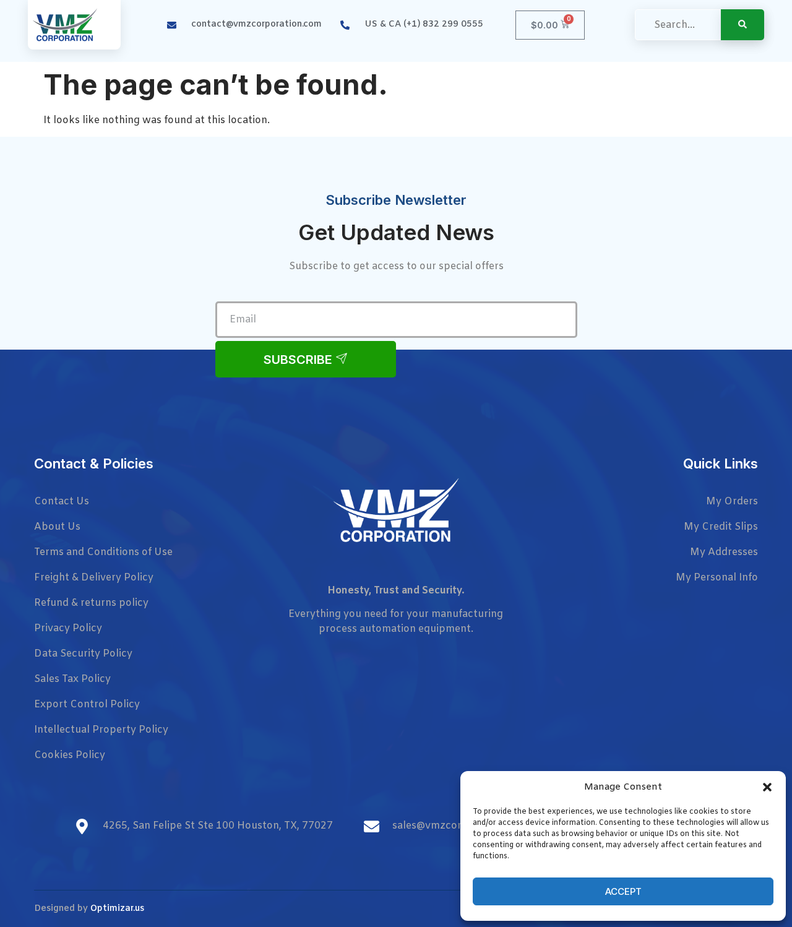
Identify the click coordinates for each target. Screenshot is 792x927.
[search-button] (742, 24)
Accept (623, 891)
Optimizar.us (117, 909)
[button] (767, 787)
